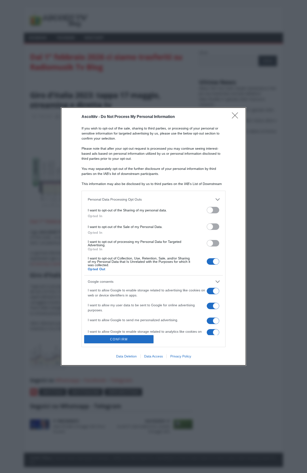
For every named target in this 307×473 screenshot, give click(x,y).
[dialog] (153, 237)
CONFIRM (119, 339)
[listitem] (153, 199)
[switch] (213, 210)
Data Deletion (126, 356)
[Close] (236, 117)
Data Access (153, 356)
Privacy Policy (180, 356)
